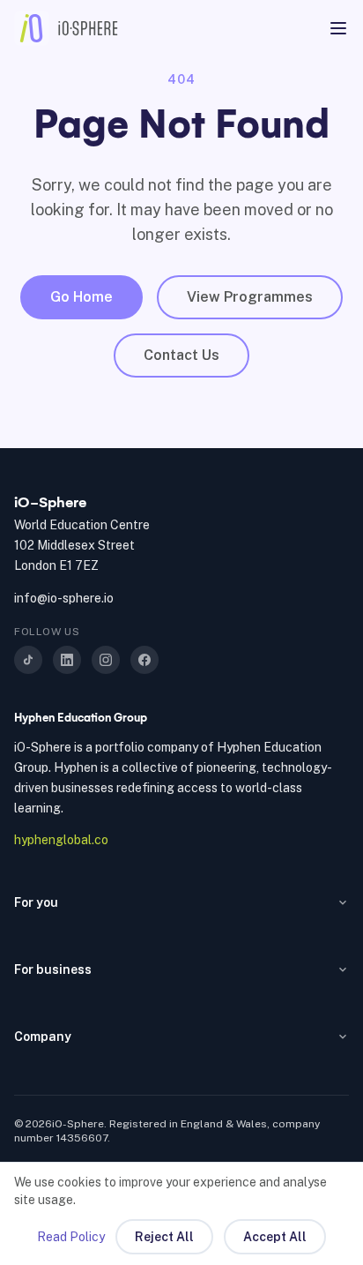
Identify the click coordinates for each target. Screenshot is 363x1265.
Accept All (275, 1237)
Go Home (81, 296)
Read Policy (71, 1237)
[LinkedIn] (67, 660)
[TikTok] (28, 660)
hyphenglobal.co (61, 840)
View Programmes (250, 296)
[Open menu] (338, 28)
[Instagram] (106, 660)
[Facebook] (144, 660)
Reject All (164, 1237)
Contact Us (181, 355)
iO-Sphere (50, 502)
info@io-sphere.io (64, 598)
